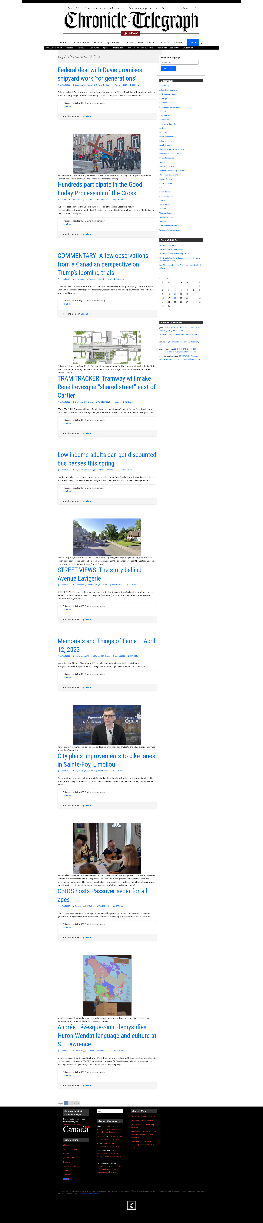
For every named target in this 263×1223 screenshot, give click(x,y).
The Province (118, 48)
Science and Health (167, 196)
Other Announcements (168, 175)
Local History (164, 145)
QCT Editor (136, 85)
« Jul (168, 310)
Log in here (86, 116)
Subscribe (179, 42)
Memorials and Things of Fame (87, 656)
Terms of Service (82, 1193)
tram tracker (114, 402)
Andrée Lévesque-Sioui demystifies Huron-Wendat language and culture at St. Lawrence (107, 1035)
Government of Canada (72, 1124)
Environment (188, 48)
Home (65, 42)
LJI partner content (167, 141)
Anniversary (164, 85)
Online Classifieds (166, 166)
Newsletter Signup (170, 57)
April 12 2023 (121, 85)
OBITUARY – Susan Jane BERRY (171, 245)
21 (193, 298)
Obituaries (163, 162)
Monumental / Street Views (168, 48)
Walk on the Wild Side (168, 225)
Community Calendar (167, 124)
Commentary (80, 279)
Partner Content (165, 179)
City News (81, 48)
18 (175, 298)
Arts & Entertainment (54, 48)
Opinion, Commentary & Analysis (140, 48)
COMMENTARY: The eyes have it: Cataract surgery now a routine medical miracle (109, 1169)
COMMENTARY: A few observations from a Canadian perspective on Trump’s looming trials (103, 264)
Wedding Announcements (169, 230)
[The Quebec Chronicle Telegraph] (131, 20)
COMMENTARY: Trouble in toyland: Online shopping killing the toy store (110, 1129)
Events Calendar (146, 42)
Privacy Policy (94, 1193)
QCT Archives (114, 42)
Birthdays (163, 98)
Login (192, 42)
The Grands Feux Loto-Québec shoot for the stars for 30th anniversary (143, 1134)
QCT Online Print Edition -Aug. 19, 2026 (174, 253)
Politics (162, 187)
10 (169, 294)
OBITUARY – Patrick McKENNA (171, 249)
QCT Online (96, 85)
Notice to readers (166, 158)
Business (78, 85)
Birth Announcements (168, 94)
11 (175, 294)
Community (94, 48)
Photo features (165, 183)
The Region (107, 85)
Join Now (67, 106)
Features (98, 42)
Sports (105, 48)
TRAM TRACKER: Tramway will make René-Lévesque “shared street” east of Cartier (107, 386)
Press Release (165, 192)
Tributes (129, 42)
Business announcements (169, 107)
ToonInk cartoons (166, 217)
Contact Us (164, 42)
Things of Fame (165, 213)
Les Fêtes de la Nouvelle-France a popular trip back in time (142, 1144)
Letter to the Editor (167, 136)
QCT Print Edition (81, 42)
